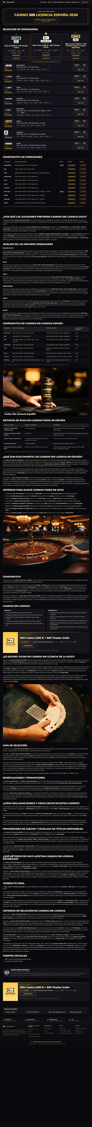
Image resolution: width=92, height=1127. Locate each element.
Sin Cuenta (43, 2)
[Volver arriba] (88, 1123)
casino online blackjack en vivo (57, 1012)
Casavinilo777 (34, 1043)
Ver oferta (83, 165)
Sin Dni (50, 2)
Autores (46, 1030)
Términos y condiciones (66, 1033)
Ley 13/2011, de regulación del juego (14, 961)
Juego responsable (49, 1033)
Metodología (47, 1028)
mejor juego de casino (76, 1012)
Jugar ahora (85, 2)
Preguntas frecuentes (80, 1028)
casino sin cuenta (80, 483)
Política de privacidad (65, 1030)
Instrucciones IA (79, 1033)
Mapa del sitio (79, 1030)
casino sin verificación (33, 1012)
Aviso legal (62, 1028)
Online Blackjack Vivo (59, 2)
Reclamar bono (28, 646)
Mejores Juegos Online (72, 2)
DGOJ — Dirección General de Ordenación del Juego (18, 959)
